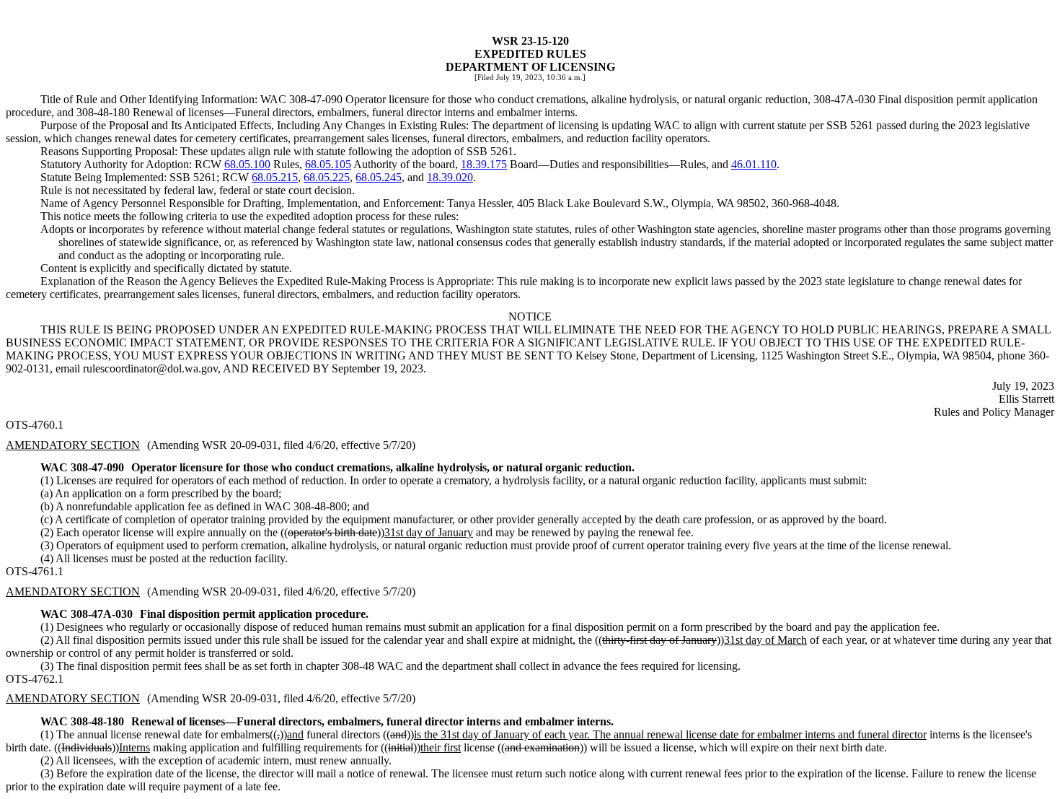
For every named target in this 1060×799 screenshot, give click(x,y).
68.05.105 (328, 164)
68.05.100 (247, 164)
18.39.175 (484, 164)
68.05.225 (327, 177)
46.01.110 (754, 164)
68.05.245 (378, 177)
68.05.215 (275, 177)
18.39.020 (450, 177)
